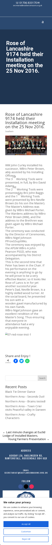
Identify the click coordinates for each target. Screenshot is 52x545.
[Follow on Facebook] (22, 13)
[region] (26, 521)
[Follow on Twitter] (26, 486)
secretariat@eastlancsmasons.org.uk (27, 5)
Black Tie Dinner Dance (20, 392)
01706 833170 (28, 3)
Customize (26, 531)
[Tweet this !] (21, 361)
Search (42, 378)
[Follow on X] (27, 13)
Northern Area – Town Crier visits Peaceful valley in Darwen (25, 408)
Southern (9, 131)
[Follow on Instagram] (33, 13)
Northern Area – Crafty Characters (20, 416)
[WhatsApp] (27, 361)
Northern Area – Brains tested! (25, 401)
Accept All (26, 524)
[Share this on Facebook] (15, 361)
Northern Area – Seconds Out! (25, 396)
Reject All (26, 539)
